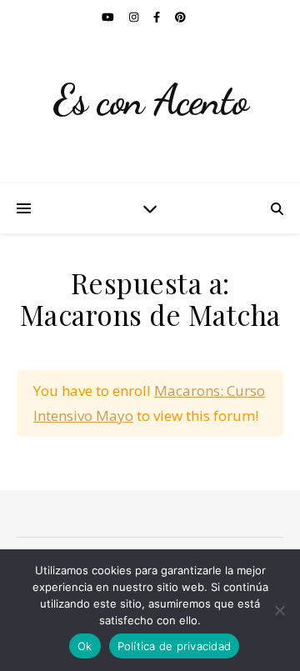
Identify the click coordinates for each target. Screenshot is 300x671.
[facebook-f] (157, 16)
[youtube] (109, 16)
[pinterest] (180, 16)
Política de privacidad (175, 646)
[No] (279, 610)
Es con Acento (150, 100)
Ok (85, 646)
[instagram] (135, 16)
